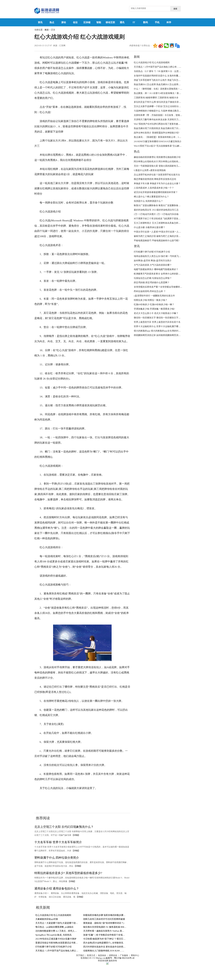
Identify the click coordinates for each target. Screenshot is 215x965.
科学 (169, 22)
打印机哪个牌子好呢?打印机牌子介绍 (53, 947)
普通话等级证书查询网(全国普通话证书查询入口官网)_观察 (64, 943)
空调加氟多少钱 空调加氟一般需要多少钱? (154, 309)
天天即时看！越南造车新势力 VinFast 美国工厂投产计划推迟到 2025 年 (117, 931)
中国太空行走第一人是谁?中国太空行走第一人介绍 (158, 232)
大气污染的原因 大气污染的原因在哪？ (153, 265)
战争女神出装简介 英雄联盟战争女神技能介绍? (156, 133)
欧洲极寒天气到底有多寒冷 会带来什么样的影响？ (158, 274)
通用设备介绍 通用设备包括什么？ (56, 888)
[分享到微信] (166, 45)
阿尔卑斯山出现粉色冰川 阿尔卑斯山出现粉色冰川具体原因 (162, 161)
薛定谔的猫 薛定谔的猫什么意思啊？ (152, 282)
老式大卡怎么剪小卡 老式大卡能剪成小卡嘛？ (156, 313)
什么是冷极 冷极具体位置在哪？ (149, 227)
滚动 (63, 22)
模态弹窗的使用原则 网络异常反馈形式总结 (155, 179)
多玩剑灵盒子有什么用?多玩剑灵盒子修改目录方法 (158, 102)
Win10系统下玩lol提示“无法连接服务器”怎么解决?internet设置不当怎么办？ (170, 146)
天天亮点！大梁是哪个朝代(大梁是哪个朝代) (57, 923)
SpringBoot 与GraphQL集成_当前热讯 (53, 935)
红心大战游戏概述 (80, 797)
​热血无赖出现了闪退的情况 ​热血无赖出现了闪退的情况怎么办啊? (165, 128)
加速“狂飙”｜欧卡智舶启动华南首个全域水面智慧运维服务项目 (114, 935)
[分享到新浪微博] (160, 45)
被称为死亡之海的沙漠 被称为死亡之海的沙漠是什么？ (160, 236)
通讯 (122, 22)
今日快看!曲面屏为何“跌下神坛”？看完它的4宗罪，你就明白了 (113, 939)
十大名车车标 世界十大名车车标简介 (58, 842)
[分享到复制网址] (177, 45)
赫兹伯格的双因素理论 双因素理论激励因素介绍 (157, 157)
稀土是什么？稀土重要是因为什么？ (151, 196)
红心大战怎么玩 (60, 797)
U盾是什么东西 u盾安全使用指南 (150, 170)
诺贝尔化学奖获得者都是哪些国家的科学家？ (156, 192)
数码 (145, 22)
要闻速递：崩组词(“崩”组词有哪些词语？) (103, 923)
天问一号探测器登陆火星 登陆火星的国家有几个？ (158, 166)
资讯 (40, 22)
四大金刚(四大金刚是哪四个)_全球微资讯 (103, 943)
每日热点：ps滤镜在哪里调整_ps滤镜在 (54, 927)
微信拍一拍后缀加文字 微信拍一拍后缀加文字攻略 (158, 317)
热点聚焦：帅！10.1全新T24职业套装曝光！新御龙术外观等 (163, 93)
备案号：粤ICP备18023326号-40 (120, 958)
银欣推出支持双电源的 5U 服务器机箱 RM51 (104, 927)
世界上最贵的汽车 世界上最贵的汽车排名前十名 (157, 322)
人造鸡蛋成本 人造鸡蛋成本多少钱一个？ (154, 188)
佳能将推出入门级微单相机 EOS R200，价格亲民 (107, 950)
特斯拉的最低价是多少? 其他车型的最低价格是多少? (68, 873)
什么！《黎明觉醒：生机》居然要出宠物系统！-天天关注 (161, 89)
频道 (47, 30)
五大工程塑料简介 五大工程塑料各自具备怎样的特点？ (160, 223)
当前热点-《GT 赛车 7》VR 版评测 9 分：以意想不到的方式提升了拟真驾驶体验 (173, 71)
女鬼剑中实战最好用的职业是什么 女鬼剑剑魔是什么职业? (162, 75)
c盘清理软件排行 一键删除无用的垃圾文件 (154, 296)
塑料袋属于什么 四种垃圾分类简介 (56, 857)
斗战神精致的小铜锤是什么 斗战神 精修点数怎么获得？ (161, 111)
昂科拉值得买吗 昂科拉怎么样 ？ (150, 291)
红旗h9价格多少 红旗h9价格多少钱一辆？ (154, 304)
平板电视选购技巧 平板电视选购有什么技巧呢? (156, 240)
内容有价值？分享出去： (140, 45)
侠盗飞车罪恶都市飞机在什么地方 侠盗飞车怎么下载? (160, 80)
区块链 (87, 22)
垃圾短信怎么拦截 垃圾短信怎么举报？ (153, 278)
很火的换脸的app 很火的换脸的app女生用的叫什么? (159, 331)
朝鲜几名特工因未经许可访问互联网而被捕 (104, 919)
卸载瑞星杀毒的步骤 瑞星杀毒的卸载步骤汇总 (105, 915)
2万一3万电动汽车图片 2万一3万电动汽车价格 (156, 214)
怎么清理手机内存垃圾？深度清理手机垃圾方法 (157, 175)
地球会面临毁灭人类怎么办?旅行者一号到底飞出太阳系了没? (163, 256)
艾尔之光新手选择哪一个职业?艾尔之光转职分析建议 (159, 106)
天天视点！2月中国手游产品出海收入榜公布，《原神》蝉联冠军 (66, 950)
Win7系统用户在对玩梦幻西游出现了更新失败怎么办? (160, 124)
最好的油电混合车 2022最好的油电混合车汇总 (156, 210)
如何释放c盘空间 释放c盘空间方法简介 (153, 260)
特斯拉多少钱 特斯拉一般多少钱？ (150, 300)
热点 (52, 22)
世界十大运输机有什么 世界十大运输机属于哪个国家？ (160, 326)
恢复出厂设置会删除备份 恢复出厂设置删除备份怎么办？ (161, 205)
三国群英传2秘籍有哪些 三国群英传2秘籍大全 (156, 97)
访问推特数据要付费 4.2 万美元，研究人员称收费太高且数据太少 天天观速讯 (72, 931)
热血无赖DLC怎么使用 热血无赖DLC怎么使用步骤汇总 (160, 84)
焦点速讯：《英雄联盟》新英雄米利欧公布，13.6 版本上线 (162, 137)
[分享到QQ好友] (172, 45)
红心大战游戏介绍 (102, 797)
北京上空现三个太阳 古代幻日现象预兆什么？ (64, 826)
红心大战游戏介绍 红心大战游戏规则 (53, 915)
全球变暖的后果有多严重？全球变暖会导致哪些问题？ (160, 287)
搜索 (175, 9)
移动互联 (110, 22)
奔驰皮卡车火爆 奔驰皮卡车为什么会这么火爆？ (157, 183)
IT (134, 22)
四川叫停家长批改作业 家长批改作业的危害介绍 (106, 947)
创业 (75, 22)
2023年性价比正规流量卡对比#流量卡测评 (55, 939)
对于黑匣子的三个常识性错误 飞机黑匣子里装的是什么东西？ (164, 218)
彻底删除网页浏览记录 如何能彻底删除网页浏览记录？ (160, 335)
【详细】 (76, 835)
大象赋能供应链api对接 (46, 919)
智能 (98, 22)
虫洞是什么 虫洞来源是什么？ (148, 201)
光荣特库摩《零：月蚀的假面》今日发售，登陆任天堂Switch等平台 (166, 115)
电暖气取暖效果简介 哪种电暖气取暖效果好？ (156, 269)
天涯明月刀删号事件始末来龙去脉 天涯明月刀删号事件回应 (162, 119)
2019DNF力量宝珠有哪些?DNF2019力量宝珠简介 (158, 141)
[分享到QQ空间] (155, 45)
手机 (157, 22)
